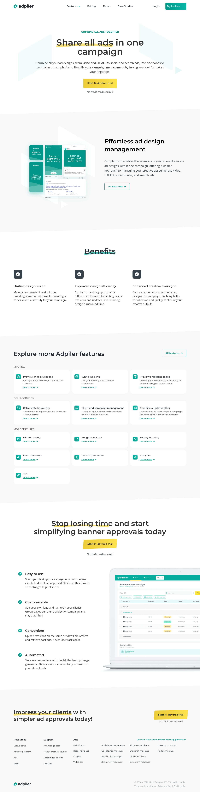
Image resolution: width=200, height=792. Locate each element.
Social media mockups (113, 745)
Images (77, 756)
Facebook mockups (111, 756)
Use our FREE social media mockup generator (161, 739)
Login (156, 6)
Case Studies (125, 6)
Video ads (78, 762)
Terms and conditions (145, 786)
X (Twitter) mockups (111, 762)
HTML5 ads (78, 745)
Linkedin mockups (167, 745)
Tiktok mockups (138, 756)
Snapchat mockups (139, 751)
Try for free (173, 6)
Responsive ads (81, 751)
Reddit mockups (166, 751)
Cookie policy (180, 786)
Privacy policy (164, 786)
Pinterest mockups (139, 745)
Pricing (91, 6)
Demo (106, 6)
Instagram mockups (140, 762)
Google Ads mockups (112, 751)
